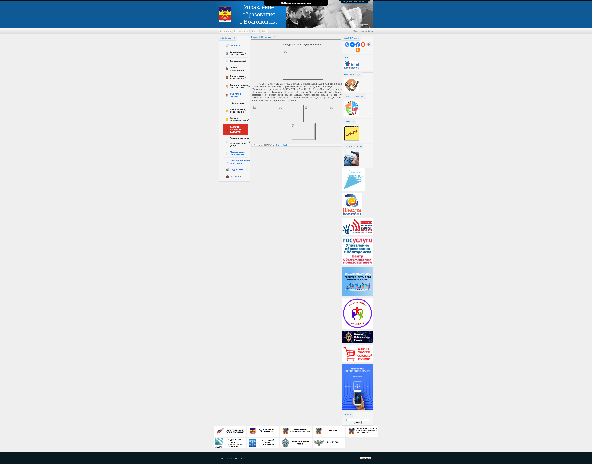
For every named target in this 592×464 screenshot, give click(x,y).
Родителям (234, 169)
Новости (233, 45)
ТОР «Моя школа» (233, 95)
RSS (265, 31)
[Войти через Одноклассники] (358, 50)
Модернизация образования (235, 153)
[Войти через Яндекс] (363, 44)
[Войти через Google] (368, 44)
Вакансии (233, 176)
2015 (261, 37)
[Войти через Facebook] (357, 44)
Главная (226, 31)
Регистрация (242, 31)
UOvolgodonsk (281, 145)
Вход (256, 31)
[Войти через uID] (347, 44)
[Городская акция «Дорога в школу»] (303, 78)
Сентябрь (269, 37)
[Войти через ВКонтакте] (352, 44)
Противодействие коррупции (236, 161)
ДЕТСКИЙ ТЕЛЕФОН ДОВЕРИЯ (233, 129)
